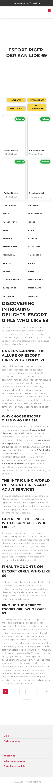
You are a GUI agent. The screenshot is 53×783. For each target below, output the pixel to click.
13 (47, 691)
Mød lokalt (16, 109)
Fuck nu (36, 3)
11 (34, 691)
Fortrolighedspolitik (14, 766)
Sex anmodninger (37, 107)
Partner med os (12, 741)
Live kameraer (37, 100)
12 (41, 691)
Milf (29, 3)
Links (6, 736)
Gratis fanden (19, 3)
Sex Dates (16, 100)
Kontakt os (9, 756)
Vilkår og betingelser (15, 761)
